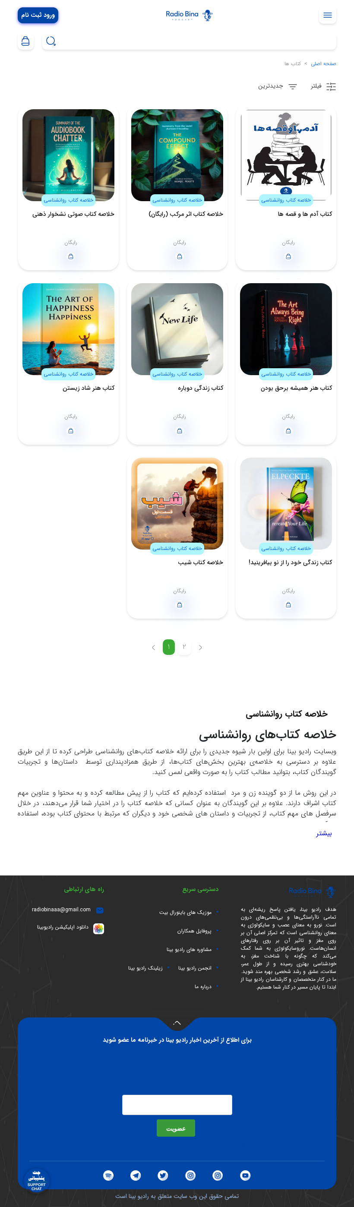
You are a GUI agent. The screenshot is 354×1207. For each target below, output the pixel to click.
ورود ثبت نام (38, 15)
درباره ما (203, 987)
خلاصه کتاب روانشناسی (286, 200)
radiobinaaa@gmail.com (61, 910)
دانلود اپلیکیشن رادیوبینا (62, 927)
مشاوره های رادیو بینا (189, 950)
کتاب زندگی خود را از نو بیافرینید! (290, 562)
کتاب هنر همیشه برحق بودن (296, 388)
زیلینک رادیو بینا (145, 968)
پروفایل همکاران (194, 931)
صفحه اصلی (323, 64)
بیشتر (324, 833)
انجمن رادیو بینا (195, 968)
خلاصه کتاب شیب (200, 562)
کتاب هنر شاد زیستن (88, 388)
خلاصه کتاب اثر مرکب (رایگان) (186, 214)
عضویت (176, 1128)
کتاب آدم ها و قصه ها (305, 214)
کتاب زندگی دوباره (200, 388)
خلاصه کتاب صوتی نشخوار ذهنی (73, 214)
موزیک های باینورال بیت (185, 912)
